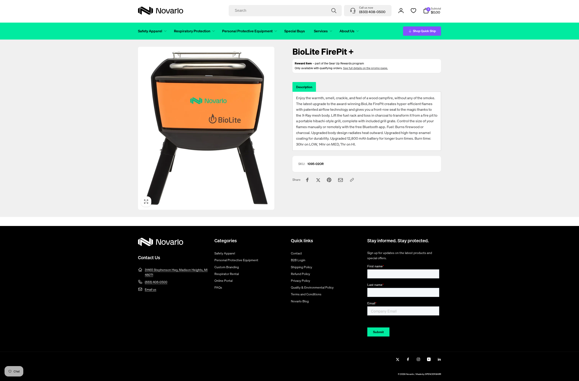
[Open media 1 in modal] (206, 128)
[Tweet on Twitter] (318, 180)
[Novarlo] (160, 244)
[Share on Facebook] (307, 180)
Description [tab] (304, 87)
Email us (150, 289)
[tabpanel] (366, 121)
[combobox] (285, 10)
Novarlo (410, 374)
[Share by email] (340, 180)
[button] (151, 31)
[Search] (333, 10)
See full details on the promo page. (365, 68)
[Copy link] (352, 180)
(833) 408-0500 (156, 282)
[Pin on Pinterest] (329, 180)
